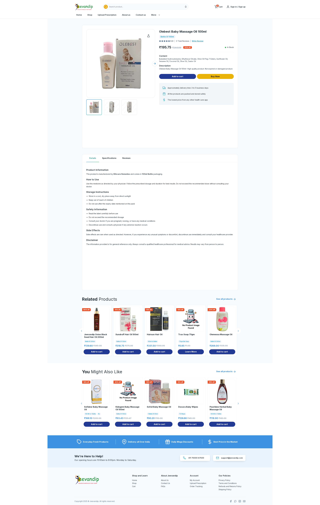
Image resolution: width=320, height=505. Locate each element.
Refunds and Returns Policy (230, 486)
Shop (89, 15)
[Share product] (148, 35)
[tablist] (160, 158)
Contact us (141, 15)
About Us (164, 480)
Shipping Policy (225, 489)
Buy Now (215, 76)
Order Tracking (196, 486)
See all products (224, 299)
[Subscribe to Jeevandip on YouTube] (244, 501)
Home (79, 15)
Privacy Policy (224, 480)
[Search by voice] (185, 6)
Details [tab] (92, 158)
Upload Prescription (107, 15)
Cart (134, 486)
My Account (195, 480)
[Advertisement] (196, 126)
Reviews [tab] (126, 158)
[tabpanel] (160, 226)
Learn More (191, 351)
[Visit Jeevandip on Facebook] (231, 501)
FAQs (163, 486)
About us (126, 15)
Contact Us (165, 483)
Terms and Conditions (228, 483)
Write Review (197, 41)
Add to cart (177, 76)
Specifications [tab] (109, 158)
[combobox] (145, 7)
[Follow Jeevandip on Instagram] (239, 501)
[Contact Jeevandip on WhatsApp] (235, 501)
